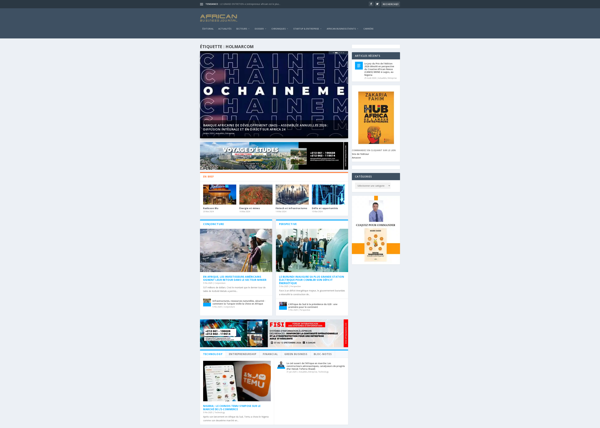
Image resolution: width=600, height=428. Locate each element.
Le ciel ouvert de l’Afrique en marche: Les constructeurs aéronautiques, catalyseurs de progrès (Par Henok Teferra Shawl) (316, 366)
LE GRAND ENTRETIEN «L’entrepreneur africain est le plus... (250, 4)
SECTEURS (241, 29)
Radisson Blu (210, 208)
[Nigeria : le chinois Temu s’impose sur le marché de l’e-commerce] (237, 381)
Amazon (356, 157)
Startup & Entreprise (306, 29)
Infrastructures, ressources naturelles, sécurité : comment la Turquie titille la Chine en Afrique (238, 302)
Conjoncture (220, 283)
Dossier (259, 29)
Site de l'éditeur (360, 154)
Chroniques (278, 29)
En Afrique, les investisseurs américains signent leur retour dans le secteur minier (234, 278)
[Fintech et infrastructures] (292, 194)
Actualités (224, 29)
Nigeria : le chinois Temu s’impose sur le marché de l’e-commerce (232, 407)
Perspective (295, 286)
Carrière (368, 29)
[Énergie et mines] (255, 194)
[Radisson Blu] (219, 194)
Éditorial (208, 29)
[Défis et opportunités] (328, 194)
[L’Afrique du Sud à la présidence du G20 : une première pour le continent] (283, 306)
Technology (220, 412)
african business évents (341, 29)
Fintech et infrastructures (291, 208)
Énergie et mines (249, 208)
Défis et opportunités (325, 208)
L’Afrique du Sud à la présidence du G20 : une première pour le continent (312, 305)
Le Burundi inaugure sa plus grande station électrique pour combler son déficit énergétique (311, 280)
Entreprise (228, 133)
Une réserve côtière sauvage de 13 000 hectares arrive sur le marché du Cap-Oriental (271, 127)
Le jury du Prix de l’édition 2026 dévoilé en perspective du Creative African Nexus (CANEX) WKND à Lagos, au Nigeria (379, 69)
